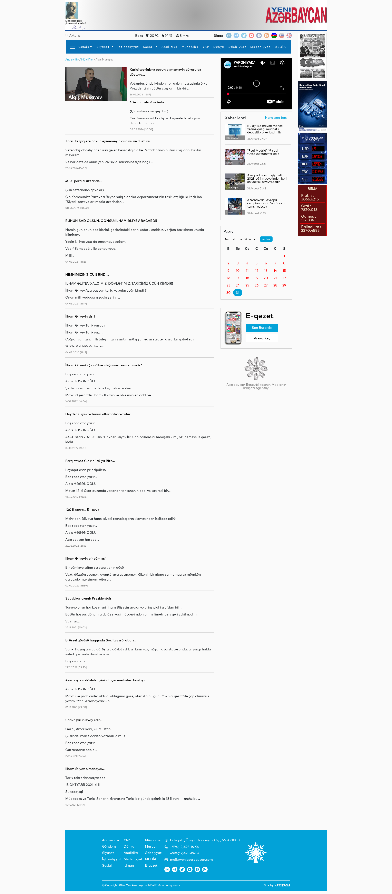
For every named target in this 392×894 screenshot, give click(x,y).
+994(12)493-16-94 (184, 846)
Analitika (169, 47)
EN (289, 35)
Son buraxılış (262, 328)
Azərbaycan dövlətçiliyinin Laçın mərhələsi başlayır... (106, 680)
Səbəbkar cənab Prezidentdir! (88, 598)
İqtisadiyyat (128, 47)
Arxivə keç (262, 338)
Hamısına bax (276, 118)
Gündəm (85, 47)
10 (237, 271)
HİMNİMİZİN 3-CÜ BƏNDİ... (87, 274)
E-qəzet (151, 865)
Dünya (218, 47)
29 (284, 285)
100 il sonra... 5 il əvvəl (82, 510)
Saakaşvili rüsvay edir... (83, 720)
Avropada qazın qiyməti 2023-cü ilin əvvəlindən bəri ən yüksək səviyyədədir (267, 178)
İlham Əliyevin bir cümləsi (85, 558)
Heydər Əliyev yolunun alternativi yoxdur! (98, 414)
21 (275, 278)
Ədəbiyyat (237, 47)
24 (237, 285)
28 (275, 285)
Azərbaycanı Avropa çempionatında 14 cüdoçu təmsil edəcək (266, 203)
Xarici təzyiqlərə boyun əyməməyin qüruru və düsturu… (109, 141)
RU (281, 35)
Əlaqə (218, 35)
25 (247, 285)
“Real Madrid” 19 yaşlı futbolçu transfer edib (263, 152)
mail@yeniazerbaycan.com (191, 859)
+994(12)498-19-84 (184, 853)
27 (266, 285)
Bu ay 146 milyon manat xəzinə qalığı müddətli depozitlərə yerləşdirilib (265, 129)
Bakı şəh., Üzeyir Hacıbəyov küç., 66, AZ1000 (205, 840)
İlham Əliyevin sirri (80, 316)
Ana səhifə (110, 840)
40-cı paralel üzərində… (148, 102)
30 (228, 293)
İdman (129, 865)
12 (256, 271)
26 (256, 285)
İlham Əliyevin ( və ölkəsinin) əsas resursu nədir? (103, 365)
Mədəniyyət (260, 47)
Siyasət (104, 47)
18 (247, 278)
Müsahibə (190, 47)
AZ (274, 35)
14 (275, 271)
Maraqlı (151, 846)
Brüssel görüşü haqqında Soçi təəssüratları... (100, 640)
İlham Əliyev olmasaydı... (85, 769)
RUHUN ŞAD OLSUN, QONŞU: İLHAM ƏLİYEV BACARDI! (111, 221)
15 (284, 271)
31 (237, 293)
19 (256, 278)
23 (228, 285)
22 (284, 278)
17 (237, 278)
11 (247, 271)
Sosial (149, 47)
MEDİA (280, 47)
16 (228, 278)
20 (266, 278)
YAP (206, 47)
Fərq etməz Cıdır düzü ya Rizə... (90, 461)
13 (265, 271)
